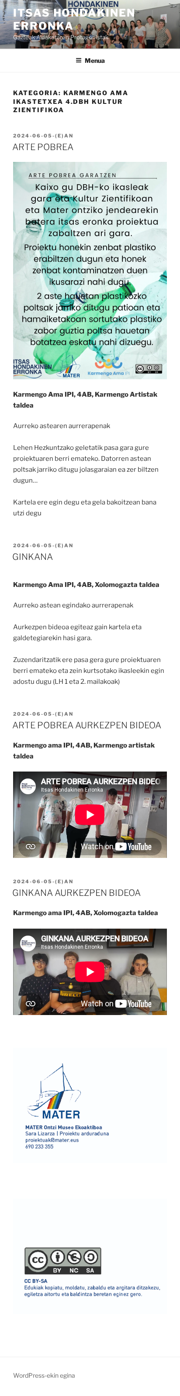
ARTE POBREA (42, 147)
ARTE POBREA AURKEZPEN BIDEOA (86, 725)
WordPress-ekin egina (44, 1375)
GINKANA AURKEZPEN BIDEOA (76, 893)
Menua (95, 60)
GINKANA (32, 557)
